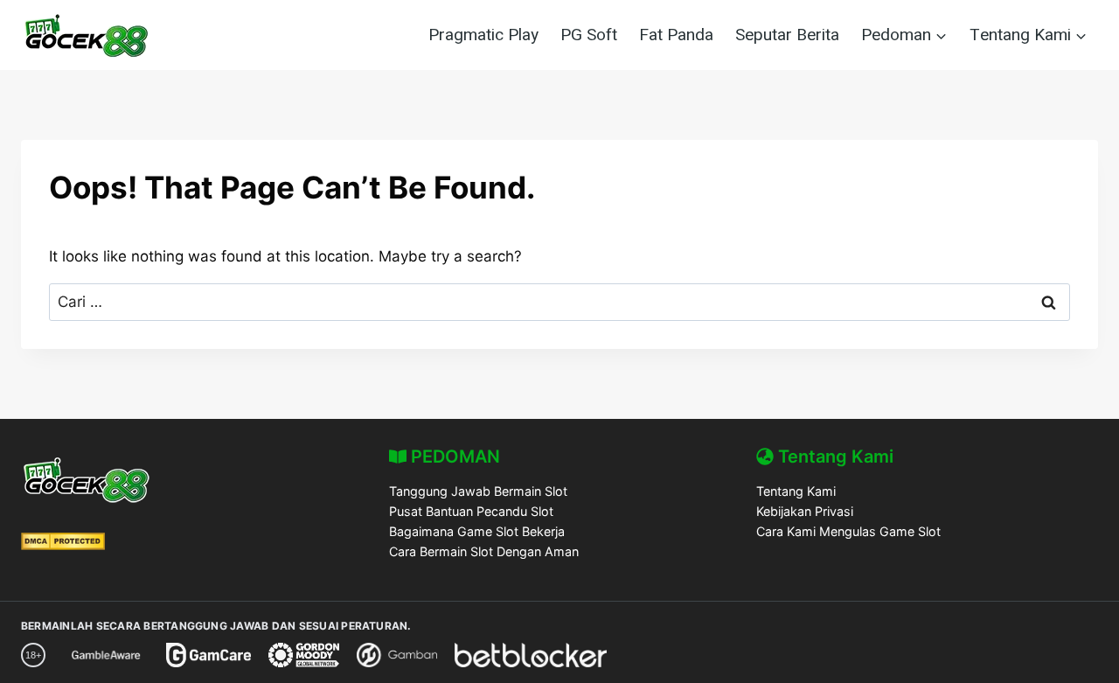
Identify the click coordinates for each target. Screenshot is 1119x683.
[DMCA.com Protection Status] (63, 545)
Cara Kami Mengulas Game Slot (848, 531)
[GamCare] (208, 655)
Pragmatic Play (483, 35)
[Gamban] (397, 655)
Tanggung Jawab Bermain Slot (478, 491)
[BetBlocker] (531, 655)
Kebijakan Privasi (804, 511)
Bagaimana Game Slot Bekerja (477, 531)
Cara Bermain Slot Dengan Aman (484, 551)
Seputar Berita (787, 35)
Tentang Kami (796, 491)
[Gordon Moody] (303, 655)
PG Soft (588, 35)
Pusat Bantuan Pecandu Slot (471, 511)
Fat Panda (676, 35)
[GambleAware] (106, 655)
